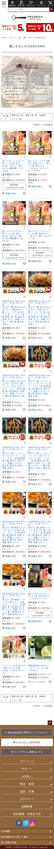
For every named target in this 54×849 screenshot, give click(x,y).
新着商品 (12, 5)
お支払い (27, 776)
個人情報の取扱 (9, 842)
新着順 (42, 115)
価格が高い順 (31, 115)
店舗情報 (27, 806)
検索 (51, 10)
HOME (3, 38)
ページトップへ (50, 722)
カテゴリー (27, 799)
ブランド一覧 (15, 38)
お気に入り (31, 5)
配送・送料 (27, 784)
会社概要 (5, 831)
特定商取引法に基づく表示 (14, 837)
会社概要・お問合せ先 (27, 814)
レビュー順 (16, 119)
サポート (27, 768)
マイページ (41, 5)
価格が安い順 (17, 115)
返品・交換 (27, 791)
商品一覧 (21, 5)
